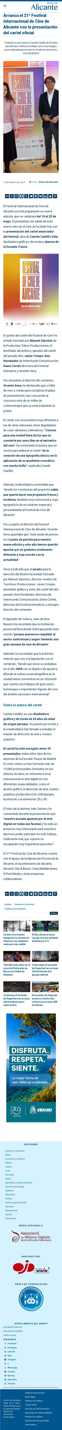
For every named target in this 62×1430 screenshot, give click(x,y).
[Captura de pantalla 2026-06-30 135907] (31, 1067)
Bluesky (11, 1376)
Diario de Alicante (48, 182)
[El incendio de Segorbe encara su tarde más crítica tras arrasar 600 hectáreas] (45, 986)
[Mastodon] (36, 196)
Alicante (8, 904)
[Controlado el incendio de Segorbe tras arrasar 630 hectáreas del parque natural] (45, 956)
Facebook (12, 1343)
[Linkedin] (45, 196)
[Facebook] (21, 196)
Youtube (11, 1372)
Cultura (54, 913)
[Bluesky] (41, 196)
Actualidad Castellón (12, 1331)
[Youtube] (5, 1372)
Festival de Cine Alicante (15, 909)
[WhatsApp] (5, 1368)
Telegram (12, 1359)
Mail (9, 1355)
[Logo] (44, 6)
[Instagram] (17, 196)
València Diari (9, 1335)
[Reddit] (50, 196)
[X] (26, 196)
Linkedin (11, 1352)
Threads (11, 1383)
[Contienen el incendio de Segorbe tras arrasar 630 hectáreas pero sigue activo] (16, 986)
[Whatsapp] (12, 196)
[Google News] (7, 196)
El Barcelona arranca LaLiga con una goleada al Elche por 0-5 (45, 937)
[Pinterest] (55, 196)
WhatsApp (12, 1368)
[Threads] (5, 1384)
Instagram (12, 1348)
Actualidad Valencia (12, 1327)
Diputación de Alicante (24, 904)
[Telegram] (31, 196)
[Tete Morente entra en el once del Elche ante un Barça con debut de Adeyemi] (16, 956)
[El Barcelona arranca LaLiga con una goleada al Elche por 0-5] (45, 926)
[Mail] (5, 1356)
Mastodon (12, 1379)
